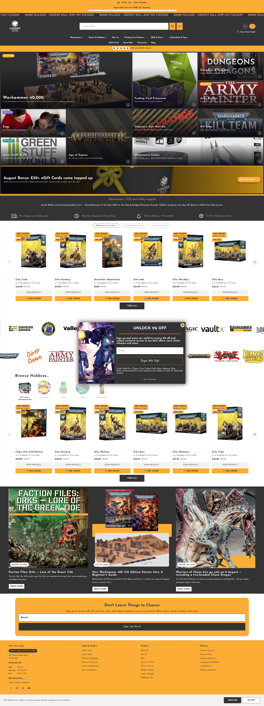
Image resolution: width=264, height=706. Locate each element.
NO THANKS (150, 379)
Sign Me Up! (150, 360)
